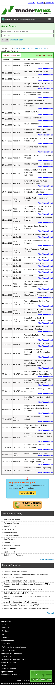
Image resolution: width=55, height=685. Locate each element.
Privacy (4, 665)
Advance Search (16, 40)
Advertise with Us (8, 656)
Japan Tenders (9, 552)
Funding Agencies (27, 20)
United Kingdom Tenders (13, 555)
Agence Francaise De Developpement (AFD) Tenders (24, 605)
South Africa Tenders (11, 536)
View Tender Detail (45, 68)
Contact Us (49, 3)
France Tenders (10, 529)
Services (40, 3)
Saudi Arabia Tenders (12, 545)
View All (50, 613)
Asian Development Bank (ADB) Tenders (19, 581)
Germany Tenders (10, 533)
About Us (31, 3)
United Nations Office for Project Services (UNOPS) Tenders (26, 608)
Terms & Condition (9, 669)
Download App (12, 19)
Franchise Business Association (14, 660)
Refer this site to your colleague (14, 647)
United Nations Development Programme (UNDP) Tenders (26, 574)
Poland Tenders (10, 549)
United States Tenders (12, 520)
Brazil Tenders (9, 539)
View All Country (47, 560)
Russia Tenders (10, 526)
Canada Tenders (10, 542)
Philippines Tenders (11, 523)
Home (16, 48)
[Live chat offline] (41, 676)
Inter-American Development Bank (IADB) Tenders (23, 590)
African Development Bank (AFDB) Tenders (20, 602)
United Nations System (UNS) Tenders (18, 593)
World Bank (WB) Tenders (13, 578)
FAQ (3, 634)
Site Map (5, 638)
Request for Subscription (22, 482)
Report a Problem (8, 650)
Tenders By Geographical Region (33, 48)
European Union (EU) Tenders (15, 571)
